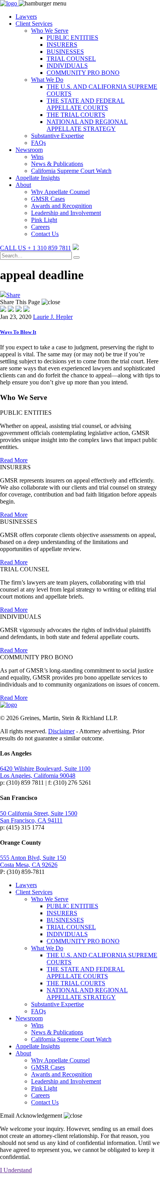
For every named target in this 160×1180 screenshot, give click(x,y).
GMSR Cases (48, 198)
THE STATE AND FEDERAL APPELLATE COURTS (86, 104)
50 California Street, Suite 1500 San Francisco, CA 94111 (38, 817)
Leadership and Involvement (66, 213)
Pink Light (44, 220)
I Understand (16, 1170)
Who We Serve (49, 30)
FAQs (38, 142)
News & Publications (57, 163)
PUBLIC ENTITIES (72, 37)
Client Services (34, 23)
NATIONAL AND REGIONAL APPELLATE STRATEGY (87, 125)
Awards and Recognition (61, 206)
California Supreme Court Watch (71, 170)
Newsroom (29, 149)
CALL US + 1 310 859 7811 (35, 248)
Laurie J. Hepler (53, 316)
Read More (14, 460)
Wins (37, 156)
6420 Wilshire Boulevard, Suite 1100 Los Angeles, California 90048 (45, 772)
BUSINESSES (65, 51)
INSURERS (62, 44)
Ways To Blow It (18, 332)
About (23, 184)
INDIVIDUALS (67, 65)
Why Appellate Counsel (60, 191)
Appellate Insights (38, 177)
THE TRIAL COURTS (76, 114)
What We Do (47, 79)
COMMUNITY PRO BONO (83, 72)
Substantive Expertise (57, 135)
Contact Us (45, 234)
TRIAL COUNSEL (71, 58)
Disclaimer (61, 731)
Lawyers (26, 16)
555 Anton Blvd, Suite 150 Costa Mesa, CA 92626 (33, 861)
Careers (40, 227)
